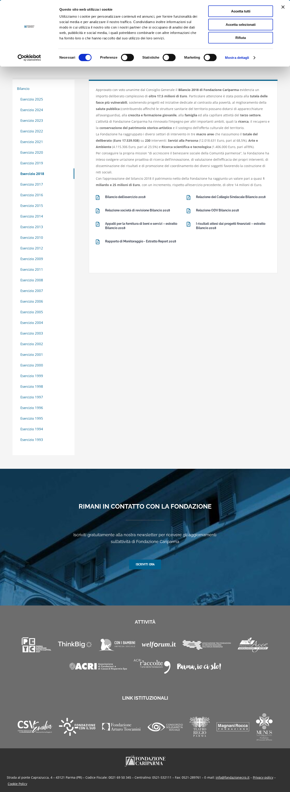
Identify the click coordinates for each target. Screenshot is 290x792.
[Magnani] (233, 727)
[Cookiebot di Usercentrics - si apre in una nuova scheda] (29, 57)
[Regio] (199, 726)
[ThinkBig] (75, 644)
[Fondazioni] (206, 644)
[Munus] (264, 727)
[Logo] (145, 756)
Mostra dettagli (237, 58)
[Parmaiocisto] (199, 666)
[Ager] (253, 645)
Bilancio (23, 88)
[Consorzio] (165, 727)
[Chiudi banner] (283, 7)
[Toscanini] (121, 727)
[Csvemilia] (35, 727)
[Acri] (98, 666)
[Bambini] (116, 644)
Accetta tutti (240, 11)
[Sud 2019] (77, 726)
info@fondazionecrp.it (232, 777)
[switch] (127, 57)
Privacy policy (263, 777)
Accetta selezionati (241, 24)
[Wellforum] (158, 644)
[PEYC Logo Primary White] (36, 645)
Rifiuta (240, 38)
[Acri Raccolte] (152, 666)
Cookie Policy (17, 784)
